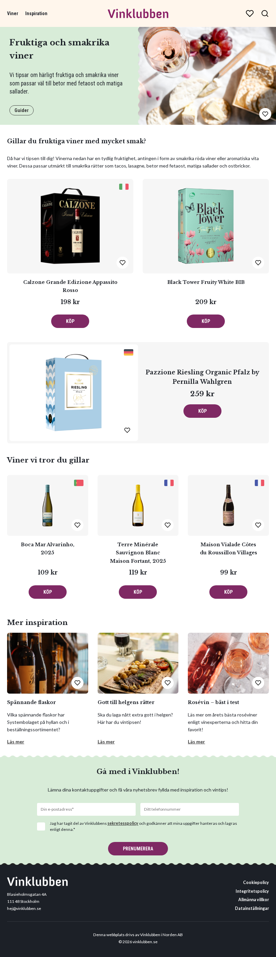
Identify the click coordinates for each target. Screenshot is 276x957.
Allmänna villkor (253, 899)
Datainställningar (252, 908)
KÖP (70, 321)
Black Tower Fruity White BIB (206, 282)
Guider (21, 110)
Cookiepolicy (256, 882)
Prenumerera (138, 848)
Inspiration (36, 13)
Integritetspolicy (252, 891)
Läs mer (15, 741)
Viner (12, 13)
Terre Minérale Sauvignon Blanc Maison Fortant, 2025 (138, 553)
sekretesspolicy (122, 823)
